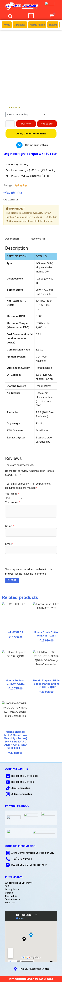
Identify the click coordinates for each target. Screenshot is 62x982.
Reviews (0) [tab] (38, 238)
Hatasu (53, 24)
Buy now (26, 123)
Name (9, 526)
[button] (10, 16)
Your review (12, 502)
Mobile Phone (37, 24)
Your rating (12, 493)
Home (6, 24)
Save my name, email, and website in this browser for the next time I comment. (28, 571)
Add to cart (47, 123)
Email (9, 543)
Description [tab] (12, 238)
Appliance (19, 24)
